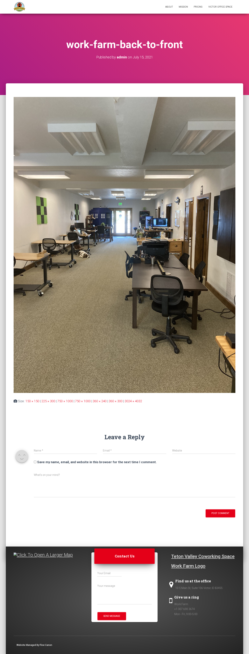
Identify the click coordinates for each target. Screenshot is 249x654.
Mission (183, 6)
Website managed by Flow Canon (34, 645)
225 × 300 (48, 401)
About (169, 6)
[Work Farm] (19, 7)
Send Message (111, 616)
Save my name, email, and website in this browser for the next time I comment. (97, 462)
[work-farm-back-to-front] (124, 244)
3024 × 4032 (133, 401)
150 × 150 (32, 401)
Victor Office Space (220, 6)
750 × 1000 (65, 401)
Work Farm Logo (188, 566)
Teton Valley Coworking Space (203, 556)
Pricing (198, 6)
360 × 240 (100, 401)
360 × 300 (116, 401)
